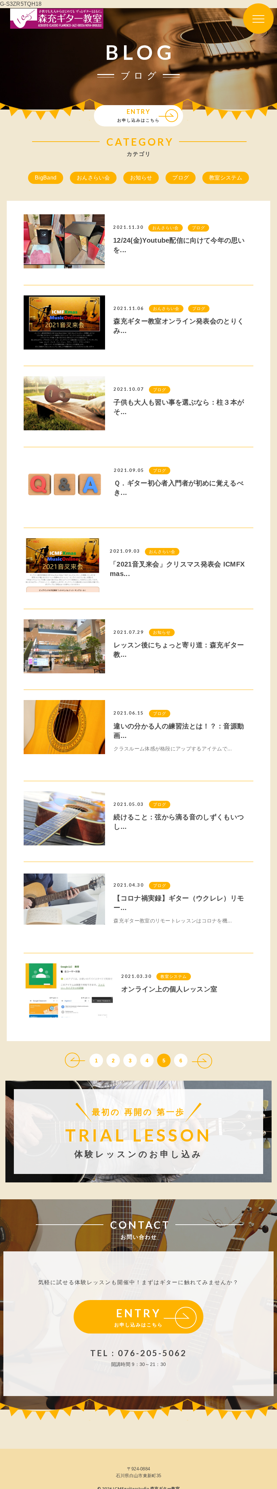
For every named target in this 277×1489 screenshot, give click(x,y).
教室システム (225, 178)
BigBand (45, 178)
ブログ (180, 178)
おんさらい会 (93, 178)
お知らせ (141, 178)
